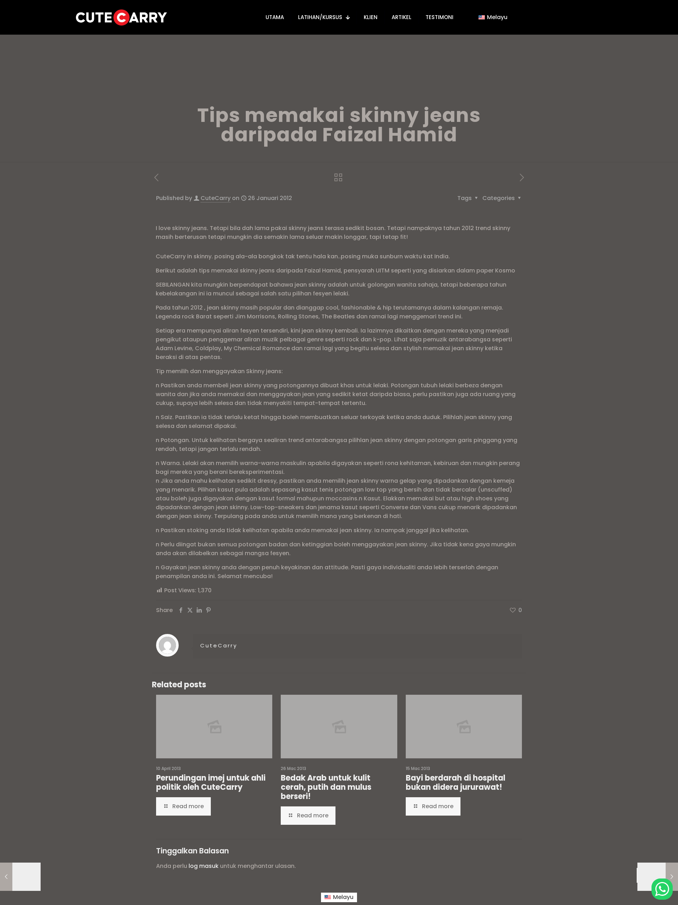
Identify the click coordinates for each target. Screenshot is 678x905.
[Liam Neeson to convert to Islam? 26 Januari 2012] (20, 877)
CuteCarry (216, 198)
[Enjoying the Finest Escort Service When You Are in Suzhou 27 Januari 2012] (657, 877)
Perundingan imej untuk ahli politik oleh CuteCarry (211, 782)
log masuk (204, 866)
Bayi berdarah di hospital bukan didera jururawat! (455, 782)
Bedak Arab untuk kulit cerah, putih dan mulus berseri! (326, 787)
